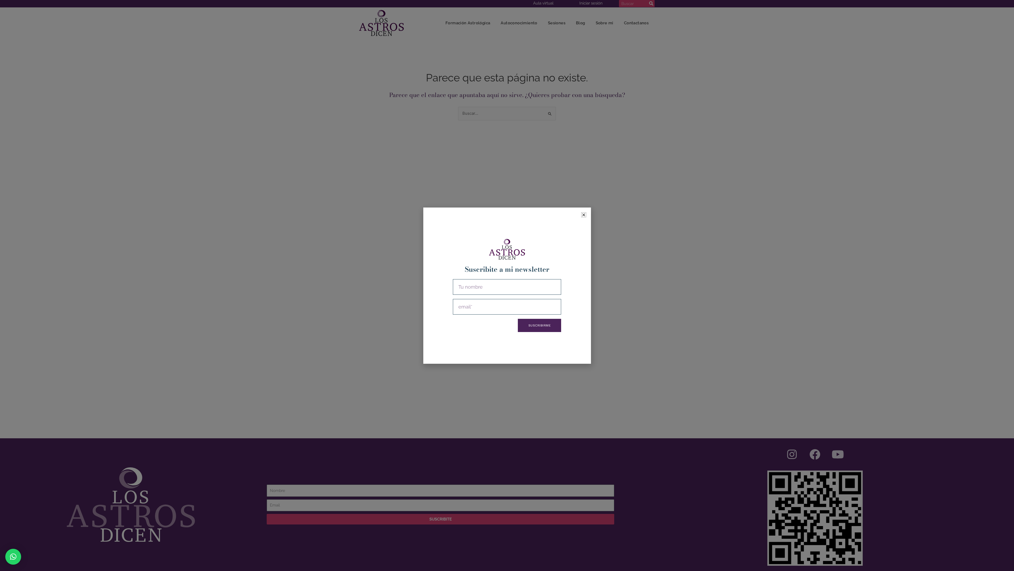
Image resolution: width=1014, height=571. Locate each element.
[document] (507, 285)
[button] (13, 557)
